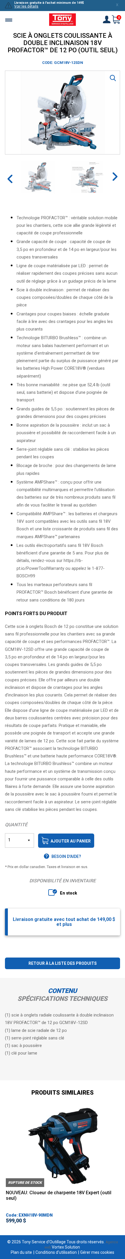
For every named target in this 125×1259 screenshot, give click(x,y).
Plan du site (21, 1252)
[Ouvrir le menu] (8, 20)
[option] (62, 112)
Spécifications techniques (62, 998)
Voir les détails (26, 6)
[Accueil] (62, 20)
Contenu (62, 990)
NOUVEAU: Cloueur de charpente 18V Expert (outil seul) (58, 1195)
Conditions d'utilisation (56, 1252)
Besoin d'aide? (66, 856)
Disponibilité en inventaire (62, 880)
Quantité (16, 824)
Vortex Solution (66, 1247)
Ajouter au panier (71, 841)
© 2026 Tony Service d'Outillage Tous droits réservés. (56, 1242)
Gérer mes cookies (97, 1252)
